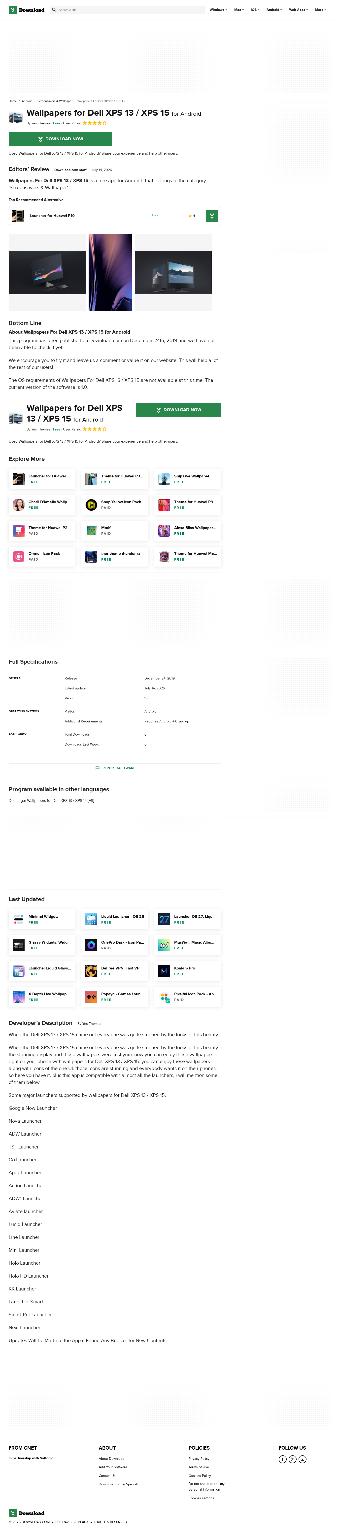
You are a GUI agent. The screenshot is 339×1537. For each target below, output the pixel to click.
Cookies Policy (200, 1476)
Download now (64, 139)
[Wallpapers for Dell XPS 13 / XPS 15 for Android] (16, 117)
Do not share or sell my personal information (207, 1487)
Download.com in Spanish (118, 1484)
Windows (217, 10)
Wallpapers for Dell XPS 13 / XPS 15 (114, 112)
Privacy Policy (199, 1459)
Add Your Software (113, 1467)
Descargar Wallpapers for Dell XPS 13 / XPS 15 (48, 800)
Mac (237, 10)
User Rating (72, 123)
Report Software (118, 768)
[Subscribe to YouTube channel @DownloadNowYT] (302, 1459)
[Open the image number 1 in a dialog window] (110, 272)
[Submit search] (54, 10)
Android (273, 10)
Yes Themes (91, 1024)
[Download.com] (26, 10)
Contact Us (107, 1476)
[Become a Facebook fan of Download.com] (283, 1459)
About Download (111, 1459)
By (38, 123)
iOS (254, 10)
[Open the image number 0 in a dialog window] (47, 272)
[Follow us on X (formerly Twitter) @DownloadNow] (293, 1459)
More (319, 10)
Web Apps (297, 10)
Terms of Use (199, 1467)
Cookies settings (201, 1498)
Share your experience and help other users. (140, 153)
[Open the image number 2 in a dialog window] (173, 272)
